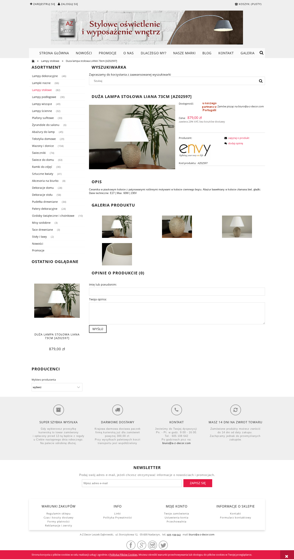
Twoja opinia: (98, 299)
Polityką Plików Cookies (123, 554)
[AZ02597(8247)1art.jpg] (117, 226)
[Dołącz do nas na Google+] (142, 545)
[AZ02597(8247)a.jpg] (237, 226)
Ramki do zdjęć (42, 167)
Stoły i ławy (39, 236)
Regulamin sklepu (58, 513)
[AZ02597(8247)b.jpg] (117, 254)
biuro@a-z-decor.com (176, 443)
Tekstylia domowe (44, 139)
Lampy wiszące (42, 104)
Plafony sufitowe (43, 118)
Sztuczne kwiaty (42, 174)
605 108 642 (174, 535)
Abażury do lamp (43, 132)
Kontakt (235, 513)
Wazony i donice (43, 146)
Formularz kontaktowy (235, 517)
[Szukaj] (261, 81)
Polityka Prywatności (117, 517)
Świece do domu (43, 160)
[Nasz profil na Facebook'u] (131, 545)
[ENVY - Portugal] (195, 150)
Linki (117, 513)
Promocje (38, 250)
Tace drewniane (42, 230)
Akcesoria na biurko (45, 181)
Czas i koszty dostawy (59, 517)
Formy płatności (58, 521)
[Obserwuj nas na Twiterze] (163, 545)
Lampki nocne (41, 83)
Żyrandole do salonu (45, 125)
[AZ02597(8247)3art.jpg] (177, 226)
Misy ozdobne (41, 223)
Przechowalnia (176, 521)
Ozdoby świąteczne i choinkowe (53, 216)
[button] (236, 138)
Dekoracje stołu (42, 195)
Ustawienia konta (176, 517)
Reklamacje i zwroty (58, 525)
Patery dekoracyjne (44, 209)
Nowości (37, 243)
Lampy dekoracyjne (45, 76)
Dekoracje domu (43, 188)
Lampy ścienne (42, 111)
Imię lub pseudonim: (103, 284)
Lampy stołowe (42, 90)
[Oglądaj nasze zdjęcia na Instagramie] (152, 545)
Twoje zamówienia (176, 513)
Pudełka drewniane (45, 202)
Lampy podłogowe (44, 97)
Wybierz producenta (44, 379)
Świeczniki (39, 153)
